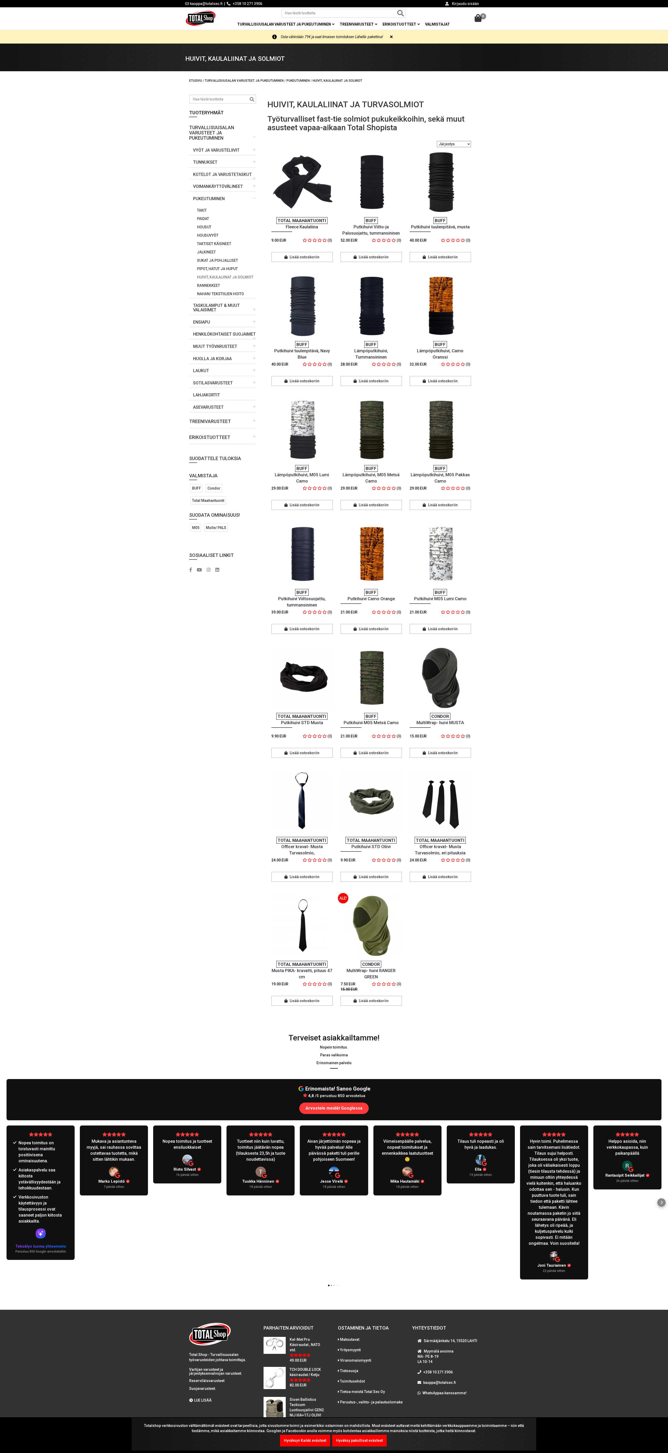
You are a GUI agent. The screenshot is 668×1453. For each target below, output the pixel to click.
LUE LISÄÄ (203, 1400)
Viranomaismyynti (355, 1360)
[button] (222, 130)
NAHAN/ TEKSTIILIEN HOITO (220, 294)
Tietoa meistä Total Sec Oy (362, 1392)
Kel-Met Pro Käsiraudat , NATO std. (305, 1344)
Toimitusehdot (352, 1381)
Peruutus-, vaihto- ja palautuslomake (371, 1402)
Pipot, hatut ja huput (217, 269)
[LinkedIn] (219, 570)
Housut (204, 227)
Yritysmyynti (350, 1350)
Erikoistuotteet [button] (400, 24)
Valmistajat (437, 24)
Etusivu (195, 80)
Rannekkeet (208, 285)
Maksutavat (349, 1339)
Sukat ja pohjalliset (217, 260)
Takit (202, 210)
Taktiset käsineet (214, 244)
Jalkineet (206, 252)
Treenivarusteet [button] (357, 24)
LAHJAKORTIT (206, 394)
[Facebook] (192, 570)
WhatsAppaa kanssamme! (444, 1393)
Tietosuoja (349, 1371)
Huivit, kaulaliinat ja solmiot (225, 277)
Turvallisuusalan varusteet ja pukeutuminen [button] (284, 24)
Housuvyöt (207, 235)
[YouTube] (201, 570)
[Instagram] (210, 570)
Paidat (203, 219)
